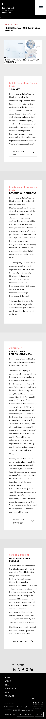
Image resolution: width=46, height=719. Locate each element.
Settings (39, 714)
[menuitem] (40, 7)
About (8, 681)
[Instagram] (27, 670)
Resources (10, 689)
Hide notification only (25, 714)
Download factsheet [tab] (18, 153)
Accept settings (10, 714)
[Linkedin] (14, 670)
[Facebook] (23, 670)
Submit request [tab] (21, 641)
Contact (9, 696)
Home (7, 678)
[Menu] (40, 7)
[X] (19, 670)
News (7, 692)
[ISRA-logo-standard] (8, 7)
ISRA (7, 685)
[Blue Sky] (31, 670)
